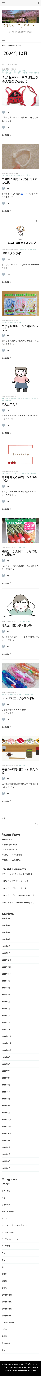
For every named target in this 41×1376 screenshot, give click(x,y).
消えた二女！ (10, 404)
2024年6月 (6, 1078)
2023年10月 (6, 1133)
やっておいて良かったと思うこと (14, 1225)
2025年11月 (6, 967)
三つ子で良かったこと (10, 1239)
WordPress (32, 1370)
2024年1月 (6, 1113)
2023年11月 (6, 1126)
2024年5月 (6, 1085)
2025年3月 (6, 1016)
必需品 (4, 1336)
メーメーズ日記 (15, 175)
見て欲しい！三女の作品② (12, 855)
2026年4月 (6, 932)
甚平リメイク (7, 902)
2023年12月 (6, 1119)
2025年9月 (6, 981)
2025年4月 (6, 1009)
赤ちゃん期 (6, 1343)
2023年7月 (6, 1154)
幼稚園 (4, 1329)
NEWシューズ (7, 839)
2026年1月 (6, 953)
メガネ (4, 1218)
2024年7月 (6, 1071)
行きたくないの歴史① (10, 844)
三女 (3, 1253)
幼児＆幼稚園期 (34, 73)
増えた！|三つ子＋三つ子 (17, 625)
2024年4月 (6, 1092)
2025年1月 (6, 1029)
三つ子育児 (17, 73)
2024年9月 (6, 1057)
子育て (25, 73)
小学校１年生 (7, 1295)
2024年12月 (6, 1036)
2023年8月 (6, 1147)
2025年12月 (6, 960)
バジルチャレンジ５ (9, 850)
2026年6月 (6, 918)
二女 (3, 1260)
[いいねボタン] (3, 112)
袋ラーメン (6, 874)
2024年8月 (6, 1064)
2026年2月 (6, 946)
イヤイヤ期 (5, 71)
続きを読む (6, 135)
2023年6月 (6, 1161)
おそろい (13, 71)
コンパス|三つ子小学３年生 (18, 698)
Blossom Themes (11, 1370)
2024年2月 (6, 1106)
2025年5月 (6, 1002)
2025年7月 (6, 988)
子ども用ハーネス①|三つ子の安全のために (20, 79)
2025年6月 (6, 995)
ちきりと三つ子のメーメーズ (20, 27)
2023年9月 (6, 1140)
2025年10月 (6, 974)
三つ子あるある (6, 73)
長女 (3, 1350)
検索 (4, 818)
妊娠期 (4, 1281)
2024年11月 (6, 1043)
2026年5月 (6, 925)
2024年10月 (6, 1050)
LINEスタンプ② (11, 253)
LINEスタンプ (23, 249)
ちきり (21, 881)
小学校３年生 (29, 694)
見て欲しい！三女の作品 (11, 860)
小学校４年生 (7, 1316)
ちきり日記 (22, 71)
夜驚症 (4, 1274)
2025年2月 (6, 1022)
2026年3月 (6, 939)
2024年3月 (6, 1099)
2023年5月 (6, 1168)
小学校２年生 (7, 1302)
